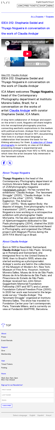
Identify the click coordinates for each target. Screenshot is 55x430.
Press (3, 337)
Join (20, 6)
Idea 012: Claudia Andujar (14, 75)
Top (7, 325)
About (3, 334)
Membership (6, 354)
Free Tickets (31, 6)
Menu (50, 6)
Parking (4, 368)
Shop (43, 6)
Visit (3, 361)
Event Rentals (6, 340)
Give (3, 351)
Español (41, 415)
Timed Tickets (7, 364)
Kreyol (48, 415)
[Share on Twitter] (9, 162)
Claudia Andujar (19, 110)
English (32, 415)
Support (4, 347)
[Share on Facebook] (3, 162)
